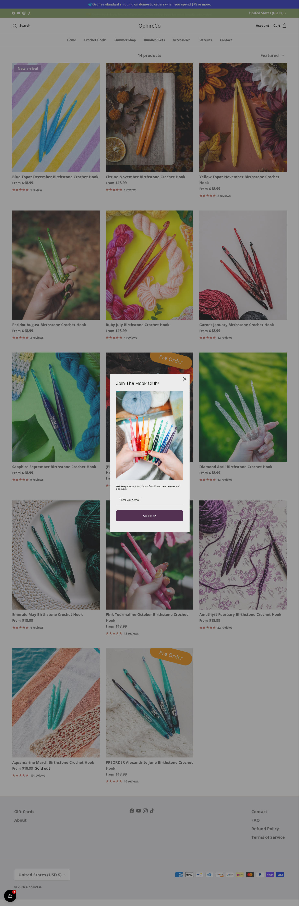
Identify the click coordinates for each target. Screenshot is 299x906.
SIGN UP (149, 516)
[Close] (185, 379)
